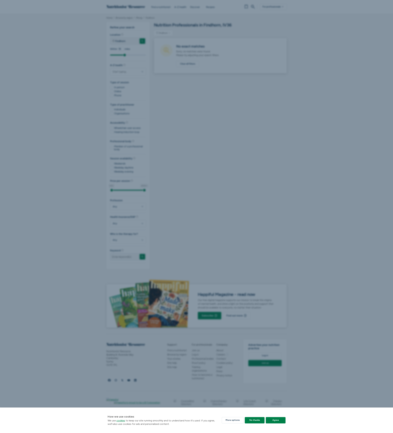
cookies (120, 420)
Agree (275, 420)
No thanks (254, 420)
